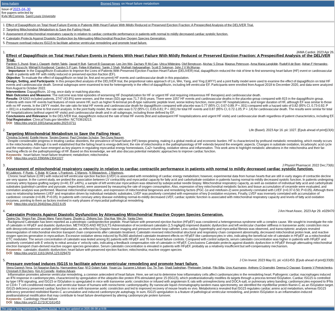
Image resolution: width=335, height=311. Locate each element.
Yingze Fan (29, 218)
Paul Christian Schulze (84, 137)
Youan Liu (115, 267)
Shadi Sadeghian (175, 267)
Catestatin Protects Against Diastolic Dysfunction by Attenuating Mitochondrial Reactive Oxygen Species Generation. (86, 38)
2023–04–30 (21, 9)
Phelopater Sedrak (199, 267)
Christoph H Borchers (20, 271)
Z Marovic (81, 172)
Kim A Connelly (44, 271)
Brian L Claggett (40, 63)
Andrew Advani (65, 271)
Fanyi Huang (63, 218)
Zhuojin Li (79, 218)
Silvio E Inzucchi (16, 67)
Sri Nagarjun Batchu (46, 267)
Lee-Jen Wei (124, 63)
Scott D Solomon (162, 67)
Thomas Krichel (48, 308)
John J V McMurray (187, 67)
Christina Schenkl (17, 137)
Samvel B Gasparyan (101, 63)
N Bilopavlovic (98, 172)
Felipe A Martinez (90, 67)
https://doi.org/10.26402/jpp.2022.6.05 (40, 204)
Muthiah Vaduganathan (135, 67)
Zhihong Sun (94, 218)
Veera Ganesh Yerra (19, 267)
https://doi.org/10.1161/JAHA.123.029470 (42, 253)
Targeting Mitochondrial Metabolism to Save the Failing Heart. (48, 29)
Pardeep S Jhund (17, 63)
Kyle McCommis (13, 16)
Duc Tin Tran (155, 267)
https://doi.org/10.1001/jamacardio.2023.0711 (45, 123)
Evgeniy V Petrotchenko (317, 267)
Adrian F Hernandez (314, 63)
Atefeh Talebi (59, 63)
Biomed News (110, 3)
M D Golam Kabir (96, 267)
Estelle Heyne (39, 137)
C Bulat (39, 172)
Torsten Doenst (58, 137)
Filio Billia (218, 267)
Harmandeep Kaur (72, 267)
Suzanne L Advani (134, 267)
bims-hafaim (10, 3)
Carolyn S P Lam (66, 67)
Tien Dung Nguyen (112, 137)
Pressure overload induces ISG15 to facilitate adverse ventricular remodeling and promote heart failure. (76, 43)
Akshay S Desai (213, 63)
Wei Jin (121, 218)
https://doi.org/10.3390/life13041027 (38, 158)
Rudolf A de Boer (289, 63)
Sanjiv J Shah (111, 67)
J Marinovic (116, 172)
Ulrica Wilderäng (169, 63)
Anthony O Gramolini (261, 267)
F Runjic (28, 172)
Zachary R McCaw (146, 63)
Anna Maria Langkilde (264, 63)
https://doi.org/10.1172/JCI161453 (37, 302)
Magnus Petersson (237, 63)
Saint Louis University (41, 16)
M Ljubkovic (14, 172)
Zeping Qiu (13, 218)
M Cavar (51, 172)
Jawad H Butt (77, 63)
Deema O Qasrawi (288, 267)
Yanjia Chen (134, 218)
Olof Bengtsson (191, 63)
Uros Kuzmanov (236, 267)
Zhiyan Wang (45, 218)
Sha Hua (109, 218)
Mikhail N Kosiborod (41, 67)
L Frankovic (66, 172)
